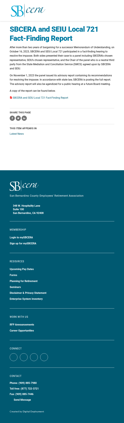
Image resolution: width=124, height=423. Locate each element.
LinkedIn (44, 357)
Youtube (34, 357)
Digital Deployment (33, 411)
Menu (111, 10)
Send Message (22, 399)
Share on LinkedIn (24, 118)
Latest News (17, 133)
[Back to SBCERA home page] (28, 8)
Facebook (13, 357)
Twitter (24, 357)
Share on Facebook (12, 118)
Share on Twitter (18, 118)
